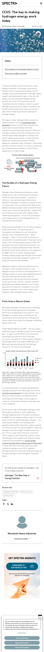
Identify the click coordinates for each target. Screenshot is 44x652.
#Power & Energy (26, 492)
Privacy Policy (22, 633)
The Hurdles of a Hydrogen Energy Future (22, 69)
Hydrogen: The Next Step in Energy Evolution (17, 476)
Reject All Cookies (22, 643)
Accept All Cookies (22, 647)
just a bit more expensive (11, 393)
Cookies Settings (22, 638)
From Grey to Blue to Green (16, 73)
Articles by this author (21, 539)
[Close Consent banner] (40, 617)
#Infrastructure (8, 495)
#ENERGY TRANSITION (11, 492)
